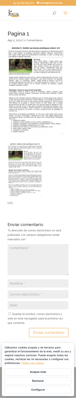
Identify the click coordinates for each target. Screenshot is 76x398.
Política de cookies (32, 363)
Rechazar (38, 380)
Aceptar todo (38, 371)
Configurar (38, 389)
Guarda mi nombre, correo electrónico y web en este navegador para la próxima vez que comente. (35, 318)
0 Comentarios (33, 40)
